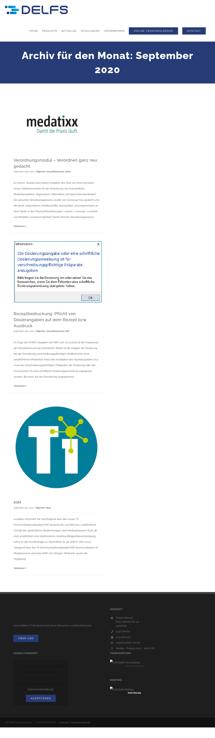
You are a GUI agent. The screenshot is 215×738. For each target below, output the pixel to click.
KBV (68, 331)
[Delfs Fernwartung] (125, 662)
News (68, 171)
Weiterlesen (19, 226)
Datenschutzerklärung (40, 689)
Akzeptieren (41, 698)
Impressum (64, 722)
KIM (17, 502)
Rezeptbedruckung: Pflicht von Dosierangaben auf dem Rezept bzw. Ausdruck (50, 319)
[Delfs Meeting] (122, 689)
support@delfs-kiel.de (128, 642)
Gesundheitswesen (55, 171)
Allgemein (40, 171)
